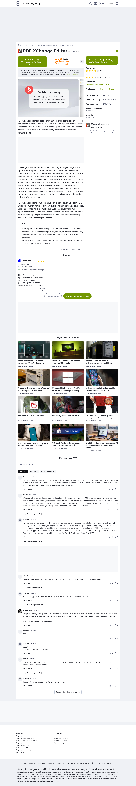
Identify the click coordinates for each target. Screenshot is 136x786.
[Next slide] (80, 98)
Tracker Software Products (107, 90)
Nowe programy (21, 752)
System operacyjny (60, 743)
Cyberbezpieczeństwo (60, 740)
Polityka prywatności (85, 763)
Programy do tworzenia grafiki (25, 750)
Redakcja (41, 763)
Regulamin (51, 763)
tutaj (58, 782)
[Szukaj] (90, 3)
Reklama (60, 763)
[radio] (87, 71)
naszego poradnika (72, 74)
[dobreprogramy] (33, 3)
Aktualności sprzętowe (61, 738)
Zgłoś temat (70, 763)
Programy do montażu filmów (24, 743)
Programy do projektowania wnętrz (26, 740)
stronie (43, 217)
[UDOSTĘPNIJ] (82, 62)
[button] (117, 3)
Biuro (32, 45)
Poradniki (57, 736)
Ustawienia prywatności (105, 763)
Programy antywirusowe (23, 745)
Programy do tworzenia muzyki (25, 738)
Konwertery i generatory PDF (47, 45)
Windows (25, 45)
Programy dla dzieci (22, 747)
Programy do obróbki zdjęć (24, 736)
